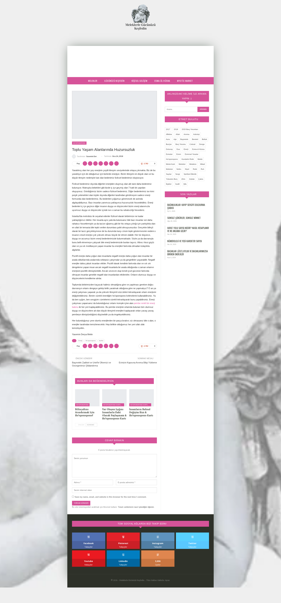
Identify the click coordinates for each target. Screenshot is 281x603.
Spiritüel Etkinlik (190, 174)
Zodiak (192, 179)
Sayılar (169, 174)
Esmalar (169, 154)
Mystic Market (185, 80)
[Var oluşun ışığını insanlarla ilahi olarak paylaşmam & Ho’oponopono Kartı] (114, 397)
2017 (168, 129)
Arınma (186, 134)
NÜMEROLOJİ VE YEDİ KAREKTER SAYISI (184, 241)
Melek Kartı (170, 164)
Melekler (92, 80)
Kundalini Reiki (188, 159)
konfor (101, 340)
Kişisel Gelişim (139, 80)
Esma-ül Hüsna (162, 80)
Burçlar (169, 144)
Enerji (80, 340)
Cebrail (192, 144)
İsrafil (177, 184)
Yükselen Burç (172, 179)
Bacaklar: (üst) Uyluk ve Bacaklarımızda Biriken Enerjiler (187, 252)
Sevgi (177, 174)
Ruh (202, 169)
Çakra (200, 179)
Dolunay (169, 149)
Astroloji (196, 134)
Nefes (179, 169)
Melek (200, 159)
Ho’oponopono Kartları (113, 405)
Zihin (183, 179)
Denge (202, 144)
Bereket (195, 139)
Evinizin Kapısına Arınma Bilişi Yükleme (138, 362)
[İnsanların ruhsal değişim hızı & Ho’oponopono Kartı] (141, 397)
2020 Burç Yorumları (190, 129)
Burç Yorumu (180, 144)
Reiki (195, 169)
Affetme (169, 134)
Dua (178, 149)
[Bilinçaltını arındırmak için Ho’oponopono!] (87, 397)
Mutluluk (169, 169)
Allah (178, 134)
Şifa (184, 184)
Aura (168, 139)
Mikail (202, 164)
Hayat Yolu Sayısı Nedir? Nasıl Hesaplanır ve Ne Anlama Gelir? (188, 229)
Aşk (175, 139)
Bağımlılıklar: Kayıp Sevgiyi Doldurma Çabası (186, 206)
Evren (178, 154)
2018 (176, 129)
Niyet (187, 169)
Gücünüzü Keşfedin (114, 80)
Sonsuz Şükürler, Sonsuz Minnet (184, 218)
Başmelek (184, 139)
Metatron (192, 164)
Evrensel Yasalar (191, 154)
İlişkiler (169, 184)
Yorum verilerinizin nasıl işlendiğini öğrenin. (136, 507)
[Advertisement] (140, 52)
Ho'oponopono (79, 143)
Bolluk (204, 139)
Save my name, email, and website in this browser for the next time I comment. (111, 497)
